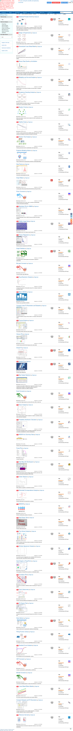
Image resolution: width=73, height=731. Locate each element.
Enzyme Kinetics (23, 320)
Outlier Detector (23, 476)
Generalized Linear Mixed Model (27, 46)
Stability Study (22, 122)
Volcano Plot (19, 334)
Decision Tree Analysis (25, 137)
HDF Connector (20, 659)
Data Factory (19, 164)
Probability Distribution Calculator (27, 419)
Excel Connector (20, 391)
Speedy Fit (21, 361)
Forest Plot (19, 448)
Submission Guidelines (6, 47)
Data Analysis (5, 25)
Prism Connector (20, 191)
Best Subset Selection (24, 375)
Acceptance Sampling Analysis (27, 92)
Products (3, 12)
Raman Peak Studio (24, 61)
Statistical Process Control (26, 16)
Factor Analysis (23, 405)
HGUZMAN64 (34, 61)
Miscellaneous (5, 29)
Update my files (5, 50)
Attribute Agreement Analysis (26, 546)
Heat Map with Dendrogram (26, 462)
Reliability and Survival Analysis (27, 77)
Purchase (17, 12)
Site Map (1, 730)
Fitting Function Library (22, 631)
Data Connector (5, 31)
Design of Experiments (25, 33)
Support (25, 12)
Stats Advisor (19, 618)
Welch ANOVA (22, 292)
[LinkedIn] (71, 216)
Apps (10, 12)
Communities (33, 12)
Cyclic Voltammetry (24, 589)
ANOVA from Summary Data (26, 434)
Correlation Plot (23, 574)
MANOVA (21, 504)
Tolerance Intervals (24, 715)
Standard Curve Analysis (25, 645)
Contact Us (49, 12)
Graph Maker (19, 178)
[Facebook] (71, 214)
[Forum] (71, 220)
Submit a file (4, 45)
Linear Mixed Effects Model (26, 686)
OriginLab (36, 16)
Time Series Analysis (24, 531)
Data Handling (5, 27)
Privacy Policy (6, 730)
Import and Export (6, 28)
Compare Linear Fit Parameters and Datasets (28, 305)
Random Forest (23, 107)
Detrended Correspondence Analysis (28, 490)
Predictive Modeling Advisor (23, 150)
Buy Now (49, 2)
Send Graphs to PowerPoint (23, 561)
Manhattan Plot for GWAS (25, 206)
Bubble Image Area (24, 221)
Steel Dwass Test (23, 517)
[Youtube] (71, 223)
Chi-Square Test (23, 603)
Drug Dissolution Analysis (25, 277)
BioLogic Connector (21, 263)
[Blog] (71, 218)
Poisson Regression (24, 235)
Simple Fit (19, 348)
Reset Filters (4, 15)
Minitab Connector (21, 672)
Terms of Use (11, 730)
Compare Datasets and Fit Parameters (26, 700)
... (62, 14)
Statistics (4, 32)
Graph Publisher (20, 248)
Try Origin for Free (56, 2)
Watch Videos (64, 2)
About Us (42, 12)
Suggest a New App (5, 42)
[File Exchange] (71, 221)
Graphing (4, 24)
